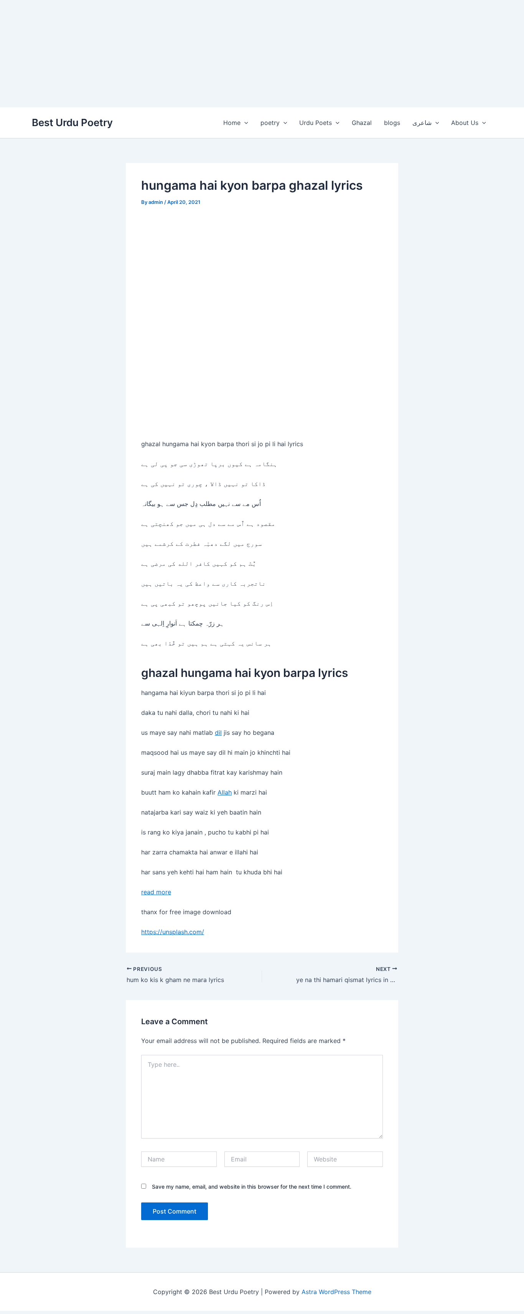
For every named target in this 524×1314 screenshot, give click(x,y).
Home (232, 122)
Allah (225, 792)
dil (218, 732)
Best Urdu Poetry (72, 122)
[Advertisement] (230, 53)
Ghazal (362, 122)
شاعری (422, 122)
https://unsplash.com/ (172, 932)
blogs (392, 122)
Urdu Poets (315, 122)
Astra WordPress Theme (336, 1292)
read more (156, 892)
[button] (244, 122)
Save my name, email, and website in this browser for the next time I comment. (251, 1186)
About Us (464, 122)
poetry (270, 122)
